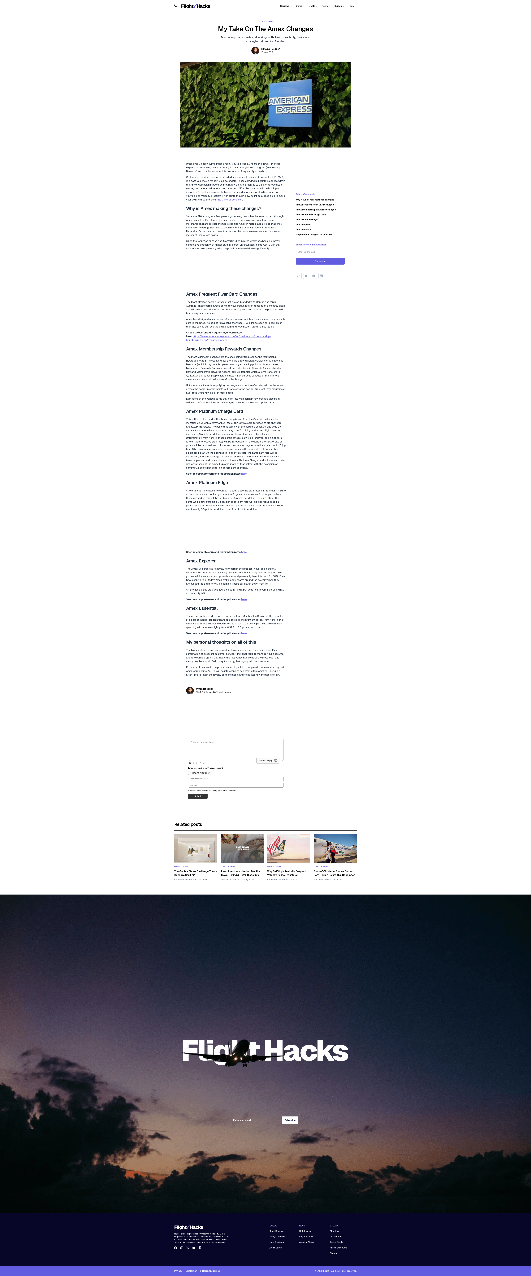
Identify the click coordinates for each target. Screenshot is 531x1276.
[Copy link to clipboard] (299, 276)
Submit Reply (265, 760)
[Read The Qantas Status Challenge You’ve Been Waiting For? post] (195, 848)
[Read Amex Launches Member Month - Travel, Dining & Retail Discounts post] (242, 848)
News (325, 6)
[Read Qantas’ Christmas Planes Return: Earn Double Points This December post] (335, 848)
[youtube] (193, 1247)
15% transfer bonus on (229, 199)
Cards (299, 6)
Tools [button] (351, 6)
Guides (338, 6)
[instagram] (181, 1247)
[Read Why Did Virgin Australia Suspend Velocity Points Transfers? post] (288, 848)
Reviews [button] (284, 6)
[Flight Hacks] (195, 6)
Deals (312, 6)
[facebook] (175, 1247)
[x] (187, 1247)
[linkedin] (200, 1247)
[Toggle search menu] (176, 5)
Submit (197, 796)
